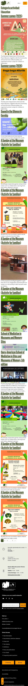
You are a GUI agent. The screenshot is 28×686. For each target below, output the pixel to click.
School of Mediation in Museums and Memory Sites (11, 338)
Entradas (10, 550)
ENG (19, 3)
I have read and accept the (13, 608)
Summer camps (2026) (11, 66)
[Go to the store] (2, 683)
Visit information (7, 635)
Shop (20, 662)
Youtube (3, 598)
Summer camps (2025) (11, 16)
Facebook (6, 598)
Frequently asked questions (10, 655)
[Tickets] (2, 679)
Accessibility (5, 674)
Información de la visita (14, 575)
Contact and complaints (8, 682)
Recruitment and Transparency (10, 670)
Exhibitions (6, 647)
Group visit (6, 641)
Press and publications (9, 649)
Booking (9, 662)
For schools (6, 652)
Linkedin (12, 598)
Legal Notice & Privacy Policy (9, 678)
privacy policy (20, 608)
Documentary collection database (11, 638)
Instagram (9, 598)
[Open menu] (25, 3)
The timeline (6, 644)
